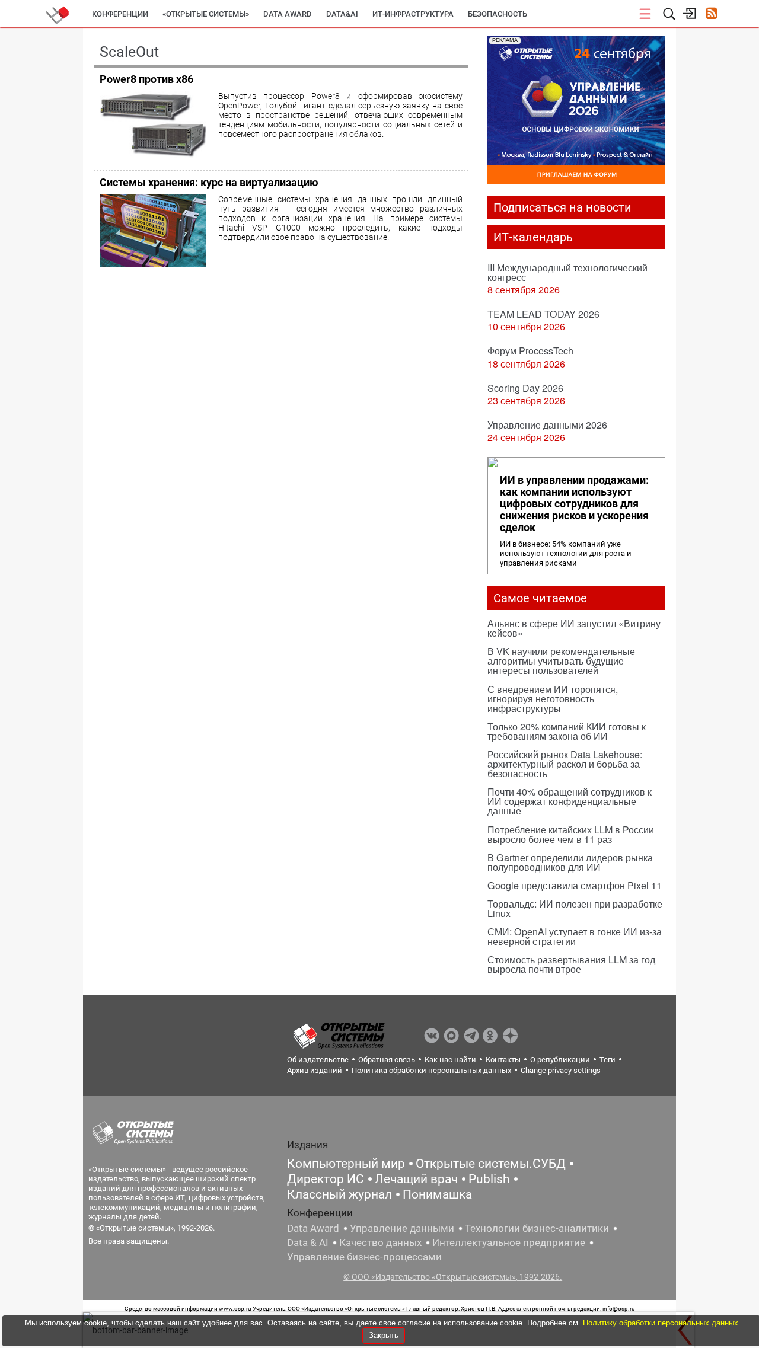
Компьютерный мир (346, 1164)
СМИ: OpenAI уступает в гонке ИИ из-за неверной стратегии (574, 936)
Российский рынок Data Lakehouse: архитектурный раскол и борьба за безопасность (564, 764)
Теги (607, 1059)
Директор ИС (325, 1179)
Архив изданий (314, 1070)
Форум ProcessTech (530, 350)
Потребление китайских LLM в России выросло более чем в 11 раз (570, 834)
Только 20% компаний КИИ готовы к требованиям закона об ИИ (566, 731)
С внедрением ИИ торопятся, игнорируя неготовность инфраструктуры (552, 698)
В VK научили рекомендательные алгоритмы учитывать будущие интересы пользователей (561, 660)
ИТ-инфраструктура (413, 13)
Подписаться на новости (562, 207)
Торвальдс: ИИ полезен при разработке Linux (574, 908)
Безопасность (497, 13)
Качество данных (380, 1242)
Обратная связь (386, 1059)
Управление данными (402, 1228)
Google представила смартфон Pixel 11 (574, 885)
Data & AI (308, 1242)
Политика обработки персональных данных (431, 1070)
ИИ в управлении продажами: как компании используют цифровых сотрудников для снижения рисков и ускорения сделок (574, 504)
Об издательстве (318, 1059)
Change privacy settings (561, 1070)
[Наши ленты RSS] (711, 14)
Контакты (503, 1059)
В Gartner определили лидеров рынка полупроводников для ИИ (570, 862)
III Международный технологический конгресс (567, 272)
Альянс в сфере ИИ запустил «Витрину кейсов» (574, 628)
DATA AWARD (287, 13)
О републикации (560, 1059)
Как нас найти (450, 1059)
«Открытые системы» (205, 13)
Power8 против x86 (146, 79)
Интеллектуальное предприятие (508, 1242)
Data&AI (342, 13)
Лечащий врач (416, 1179)
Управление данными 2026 (547, 425)
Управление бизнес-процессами (364, 1257)
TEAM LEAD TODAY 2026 (543, 314)
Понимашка (437, 1194)
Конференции (120, 13)
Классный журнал (339, 1194)
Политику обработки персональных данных (660, 1322)
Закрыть (383, 1335)
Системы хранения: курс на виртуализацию (209, 182)
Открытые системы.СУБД (491, 1164)
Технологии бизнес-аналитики (537, 1228)
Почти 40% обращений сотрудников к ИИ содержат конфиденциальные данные (569, 801)
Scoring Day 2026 (525, 388)
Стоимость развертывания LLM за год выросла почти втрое (571, 964)
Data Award (313, 1228)
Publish (489, 1179)
